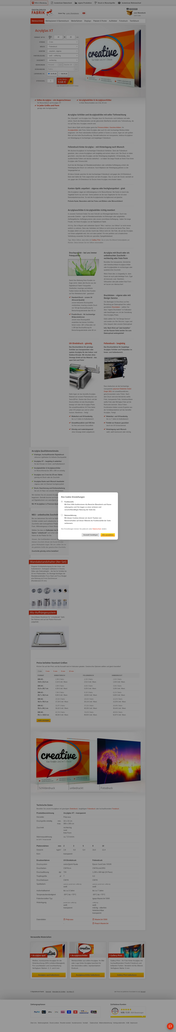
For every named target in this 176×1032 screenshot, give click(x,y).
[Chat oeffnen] (170, 1026)
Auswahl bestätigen (90, 535)
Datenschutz (97, 529)
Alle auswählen (107, 535)
